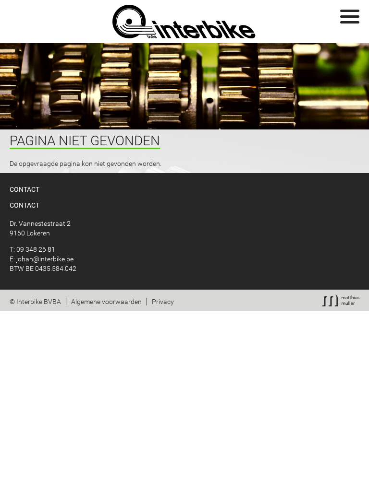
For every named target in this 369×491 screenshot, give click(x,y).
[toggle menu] (349, 17)
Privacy (163, 301)
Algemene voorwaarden (106, 301)
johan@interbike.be (45, 259)
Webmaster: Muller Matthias (340, 300)
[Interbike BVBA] (184, 21)
